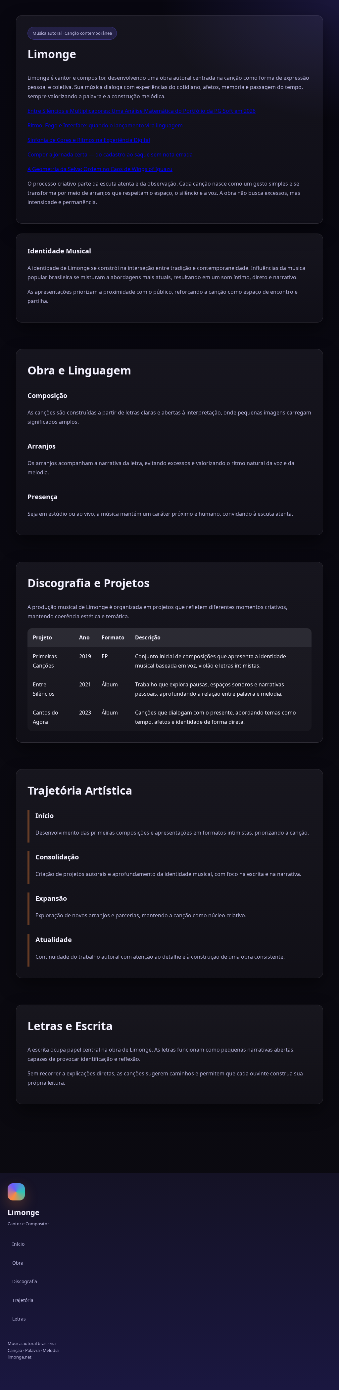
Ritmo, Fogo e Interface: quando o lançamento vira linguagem (105, 125)
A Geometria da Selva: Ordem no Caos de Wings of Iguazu (99, 169)
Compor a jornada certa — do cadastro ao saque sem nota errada (110, 154)
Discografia (24, 1281)
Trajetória (22, 1300)
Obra (18, 1263)
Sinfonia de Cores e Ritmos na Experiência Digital (88, 140)
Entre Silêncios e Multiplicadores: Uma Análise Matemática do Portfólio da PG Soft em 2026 (141, 110)
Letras (19, 1319)
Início (18, 1244)
